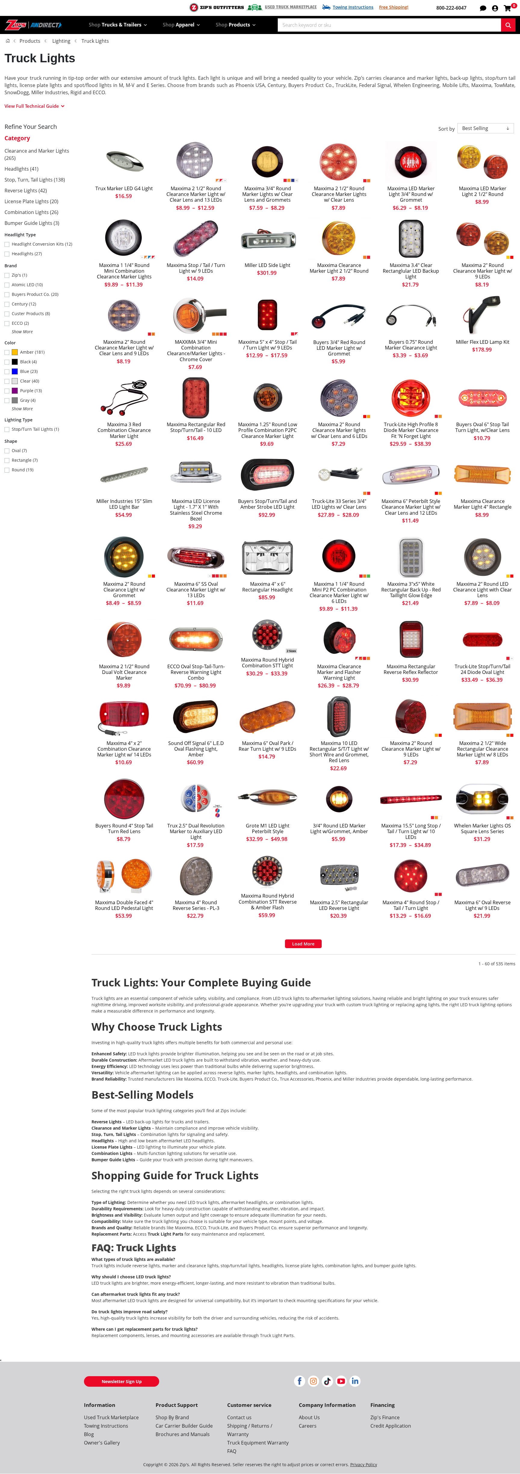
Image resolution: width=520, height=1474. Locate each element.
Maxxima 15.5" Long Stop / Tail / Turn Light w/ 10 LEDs (411, 831)
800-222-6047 (451, 8)
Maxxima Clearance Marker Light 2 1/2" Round (339, 268)
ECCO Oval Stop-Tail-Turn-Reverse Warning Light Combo (196, 672)
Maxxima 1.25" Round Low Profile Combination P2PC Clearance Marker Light (267, 430)
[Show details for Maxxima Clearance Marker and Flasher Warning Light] (339, 639)
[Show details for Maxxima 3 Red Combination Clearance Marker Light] (124, 398)
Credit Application (390, 1426)
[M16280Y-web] (339, 238)
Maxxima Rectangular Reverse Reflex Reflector (411, 669)
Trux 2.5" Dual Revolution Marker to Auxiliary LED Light (195, 831)
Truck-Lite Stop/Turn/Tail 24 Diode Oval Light (482, 669)
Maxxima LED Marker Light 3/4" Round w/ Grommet (411, 194)
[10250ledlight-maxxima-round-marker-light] (482, 162)
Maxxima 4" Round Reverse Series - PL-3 (196, 905)
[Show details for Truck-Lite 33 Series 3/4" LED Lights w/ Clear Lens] (339, 474)
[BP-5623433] (411, 315)
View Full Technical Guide (32, 106)
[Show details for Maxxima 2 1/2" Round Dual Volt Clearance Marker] (124, 639)
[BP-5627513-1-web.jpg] (339, 316)
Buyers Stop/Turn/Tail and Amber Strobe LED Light (267, 504)
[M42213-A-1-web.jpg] (411, 238)
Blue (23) (29, 371)
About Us (309, 1417)
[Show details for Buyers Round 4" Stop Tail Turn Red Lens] (124, 799)
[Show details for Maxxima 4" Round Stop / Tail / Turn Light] (411, 876)
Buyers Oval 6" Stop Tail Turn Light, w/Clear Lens (482, 427)
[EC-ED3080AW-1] (196, 639)
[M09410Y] (267, 398)
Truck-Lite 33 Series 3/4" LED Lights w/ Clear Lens (339, 504)
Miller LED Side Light (267, 265)
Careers (308, 1426)
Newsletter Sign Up (122, 1381)
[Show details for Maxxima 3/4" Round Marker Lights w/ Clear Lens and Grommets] (267, 162)
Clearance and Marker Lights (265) (37, 154)
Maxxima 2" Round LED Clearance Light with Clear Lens (482, 590)
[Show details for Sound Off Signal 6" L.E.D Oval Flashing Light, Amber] (196, 716)
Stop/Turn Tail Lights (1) (35, 429)
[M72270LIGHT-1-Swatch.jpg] (196, 557)
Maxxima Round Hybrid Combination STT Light (267, 663)
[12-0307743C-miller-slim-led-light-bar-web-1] (124, 474)
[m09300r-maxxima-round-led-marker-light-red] (411, 162)
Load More (303, 944)
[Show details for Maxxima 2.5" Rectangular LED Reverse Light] (339, 876)
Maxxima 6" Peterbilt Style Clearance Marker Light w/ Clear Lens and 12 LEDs (411, 507)
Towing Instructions (353, 7)
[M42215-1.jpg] (411, 557)
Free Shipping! (393, 7)
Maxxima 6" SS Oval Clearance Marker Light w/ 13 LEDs (195, 590)
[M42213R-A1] (196, 398)
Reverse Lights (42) (26, 190)
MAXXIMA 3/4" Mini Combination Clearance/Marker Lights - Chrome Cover (196, 350)
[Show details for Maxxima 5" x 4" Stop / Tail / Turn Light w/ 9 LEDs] (267, 315)
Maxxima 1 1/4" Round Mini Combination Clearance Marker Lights (124, 271)
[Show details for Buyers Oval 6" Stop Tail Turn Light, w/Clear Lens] (482, 398)
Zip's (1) (19, 275)
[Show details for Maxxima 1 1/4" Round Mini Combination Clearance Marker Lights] (124, 238)
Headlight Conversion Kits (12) (42, 244)
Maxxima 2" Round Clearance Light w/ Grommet (124, 590)
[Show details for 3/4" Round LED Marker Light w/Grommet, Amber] (339, 799)
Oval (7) (19, 450)
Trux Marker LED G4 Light (124, 188)
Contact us (239, 1417)
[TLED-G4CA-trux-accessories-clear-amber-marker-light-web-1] (124, 162)
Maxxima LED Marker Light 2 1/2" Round (482, 191)
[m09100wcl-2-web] (124, 315)
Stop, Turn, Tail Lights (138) (35, 179)
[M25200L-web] (196, 474)
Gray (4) (28, 400)
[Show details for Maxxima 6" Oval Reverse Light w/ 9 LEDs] (482, 876)
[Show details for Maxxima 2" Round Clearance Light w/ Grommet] (124, 557)
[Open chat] (483, 8)
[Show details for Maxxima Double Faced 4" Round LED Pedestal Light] (124, 876)
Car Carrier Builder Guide (184, 1426)
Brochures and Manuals (183, 1434)
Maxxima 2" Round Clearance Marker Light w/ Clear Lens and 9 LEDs (124, 348)
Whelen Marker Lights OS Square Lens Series (482, 828)
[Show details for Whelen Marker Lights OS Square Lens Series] (482, 799)
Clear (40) (29, 381)
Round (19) (22, 470)
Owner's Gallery (102, 1442)
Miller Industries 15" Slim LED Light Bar (124, 504)
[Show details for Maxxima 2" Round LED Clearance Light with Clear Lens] (482, 557)
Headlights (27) (27, 253)
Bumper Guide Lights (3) (32, 223)
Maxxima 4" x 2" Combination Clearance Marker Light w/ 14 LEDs (124, 749)
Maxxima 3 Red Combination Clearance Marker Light (124, 430)
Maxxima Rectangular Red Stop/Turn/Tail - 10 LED (196, 427)
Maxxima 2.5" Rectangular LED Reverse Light (339, 905)
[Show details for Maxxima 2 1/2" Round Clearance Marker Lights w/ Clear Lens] (339, 162)
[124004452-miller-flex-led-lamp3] (482, 315)
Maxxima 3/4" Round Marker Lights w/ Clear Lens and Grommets (267, 194)
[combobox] (389, 25)
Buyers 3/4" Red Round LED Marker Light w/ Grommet (339, 348)
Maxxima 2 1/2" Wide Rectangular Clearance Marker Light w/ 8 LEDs (482, 749)
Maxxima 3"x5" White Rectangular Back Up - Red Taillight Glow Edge (411, 590)
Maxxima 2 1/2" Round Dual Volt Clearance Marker (124, 672)
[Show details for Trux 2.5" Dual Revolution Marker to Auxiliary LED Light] (196, 799)
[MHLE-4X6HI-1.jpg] (267, 557)
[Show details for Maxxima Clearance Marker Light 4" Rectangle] (482, 474)
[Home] (7, 41)
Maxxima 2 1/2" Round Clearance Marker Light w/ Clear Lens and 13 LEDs (195, 194)
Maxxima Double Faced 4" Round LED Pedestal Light (124, 905)
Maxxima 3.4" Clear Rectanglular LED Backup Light (411, 271)
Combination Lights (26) (31, 212)
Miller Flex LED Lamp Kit (482, 342)
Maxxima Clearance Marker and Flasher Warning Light (339, 672)
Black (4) (28, 362)
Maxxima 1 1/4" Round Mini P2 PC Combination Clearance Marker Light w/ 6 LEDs (339, 592)
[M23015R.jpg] (124, 716)
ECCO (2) (20, 323)
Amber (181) (32, 352)
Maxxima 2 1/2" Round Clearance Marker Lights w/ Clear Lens (339, 194)
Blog (89, 1434)
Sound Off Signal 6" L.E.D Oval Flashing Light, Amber (196, 749)
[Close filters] (0, 1360)
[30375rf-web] (411, 398)
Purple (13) (31, 390)
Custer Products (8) (31, 313)
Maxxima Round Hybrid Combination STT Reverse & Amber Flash (268, 902)
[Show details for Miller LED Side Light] (267, 238)
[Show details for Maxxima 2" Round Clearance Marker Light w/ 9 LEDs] (482, 238)
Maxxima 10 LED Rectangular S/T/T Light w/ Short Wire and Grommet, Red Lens (339, 752)
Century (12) (24, 304)
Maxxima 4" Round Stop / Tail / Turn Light (410, 905)
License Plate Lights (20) (31, 201)
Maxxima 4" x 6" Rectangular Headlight (267, 587)
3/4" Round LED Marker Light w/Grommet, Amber (339, 828)
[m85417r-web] (267, 636)
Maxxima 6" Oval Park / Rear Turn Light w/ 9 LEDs (267, 746)
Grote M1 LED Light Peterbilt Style (267, 828)
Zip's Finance (385, 1417)
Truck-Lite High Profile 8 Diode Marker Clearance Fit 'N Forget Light (411, 430)
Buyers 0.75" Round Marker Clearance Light (411, 345)
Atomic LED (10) (27, 284)
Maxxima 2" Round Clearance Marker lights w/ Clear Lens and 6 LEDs (339, 430)
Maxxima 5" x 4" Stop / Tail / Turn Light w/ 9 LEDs (267, 345)
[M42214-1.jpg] (411, 639)
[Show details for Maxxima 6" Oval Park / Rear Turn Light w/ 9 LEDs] (267, 716)
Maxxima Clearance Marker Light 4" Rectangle (483, 504)
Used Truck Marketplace (291, 7)
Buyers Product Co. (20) (35, 294)
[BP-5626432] (267, 474)
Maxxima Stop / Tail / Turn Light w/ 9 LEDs (196, 268)
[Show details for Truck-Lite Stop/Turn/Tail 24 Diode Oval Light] (482, 639)
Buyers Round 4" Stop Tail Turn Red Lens (124, 828)
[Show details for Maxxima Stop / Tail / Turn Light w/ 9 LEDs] (196, 238)
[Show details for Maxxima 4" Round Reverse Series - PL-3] (196, 876)
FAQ (231, 1451)
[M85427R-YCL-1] (267, 872)
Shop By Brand (172, 1417)
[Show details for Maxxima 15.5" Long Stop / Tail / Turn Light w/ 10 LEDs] (411, 799)
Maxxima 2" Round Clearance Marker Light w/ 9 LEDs (482, 271)
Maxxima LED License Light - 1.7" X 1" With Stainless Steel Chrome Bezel (196, 510)
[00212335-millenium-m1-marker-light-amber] (267, 799)
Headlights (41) (22, 169)
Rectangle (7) (25, 460)
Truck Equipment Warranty (258, 1442)
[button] (495, 8)
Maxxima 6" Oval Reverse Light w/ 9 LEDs (482, 905)
